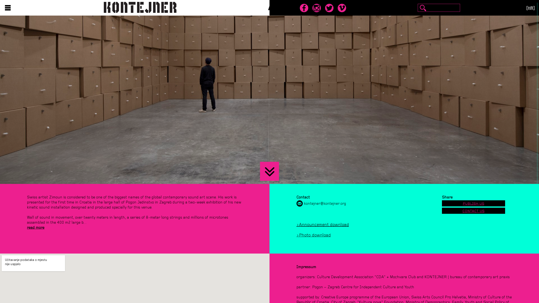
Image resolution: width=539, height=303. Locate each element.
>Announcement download (322, 224)
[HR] (530, 8)
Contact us (473, 211)
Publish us (473, 203)
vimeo (342, 8)
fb (304, 8)
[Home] (140, 6)
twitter (329, 8)
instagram (316, 8)
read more (35, 227)
